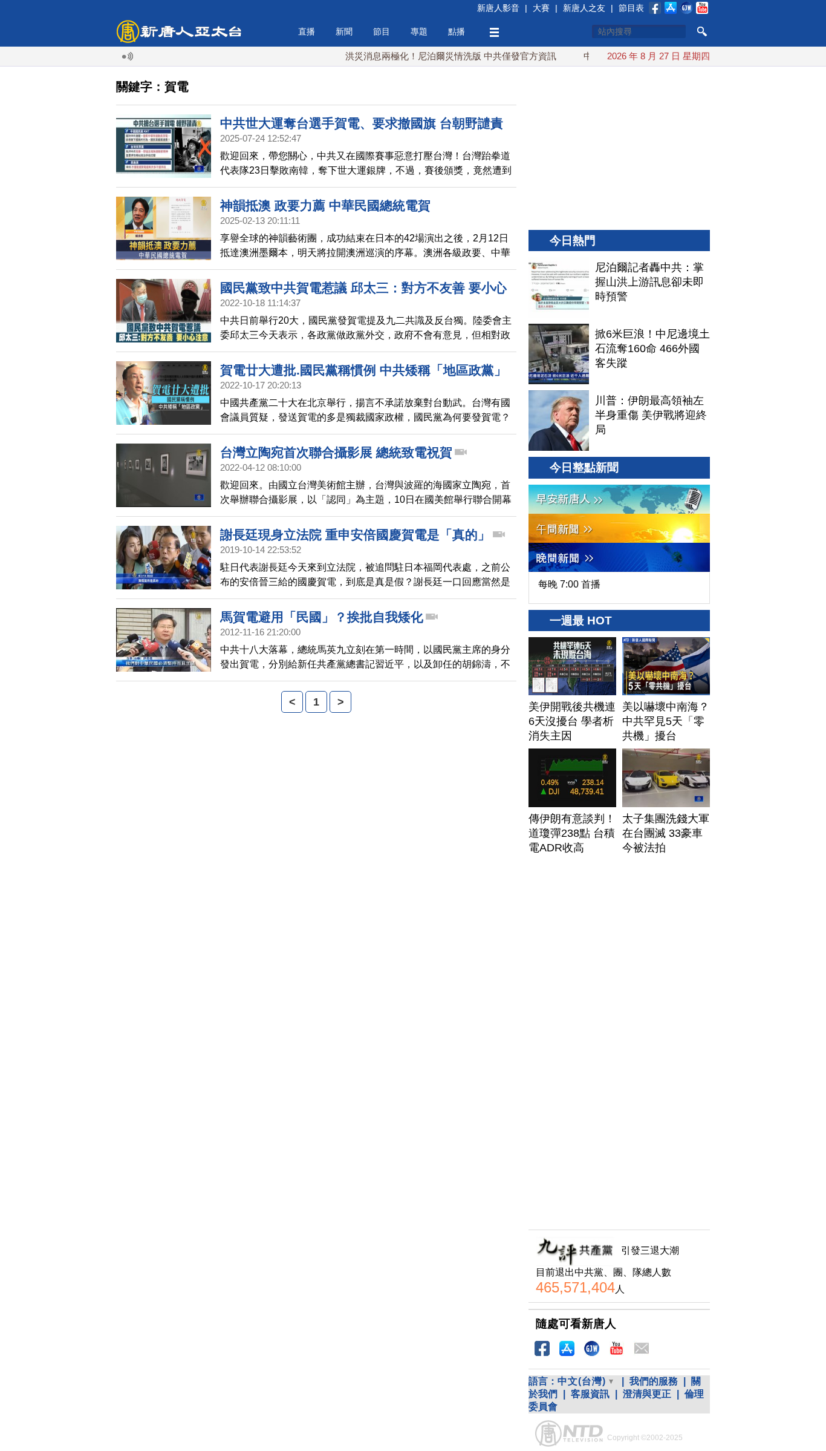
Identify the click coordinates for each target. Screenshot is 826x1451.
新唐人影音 (498, 8)
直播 (306, 31)
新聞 (344, 31)
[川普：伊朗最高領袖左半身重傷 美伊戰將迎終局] (558, 420)
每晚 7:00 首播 (569, 584)
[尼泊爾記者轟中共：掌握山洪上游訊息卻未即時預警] (558, 287)
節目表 (631, 8)
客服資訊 (590, 1394)
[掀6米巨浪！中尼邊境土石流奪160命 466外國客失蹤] (558, 354)
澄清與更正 (647, 1394)
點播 (456, 31)
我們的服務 (653, 1381)
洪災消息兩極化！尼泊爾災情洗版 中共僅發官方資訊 (427, 56)
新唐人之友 (584, 8)
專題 (419, 31)
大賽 (541, 8)
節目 (381, 31)
